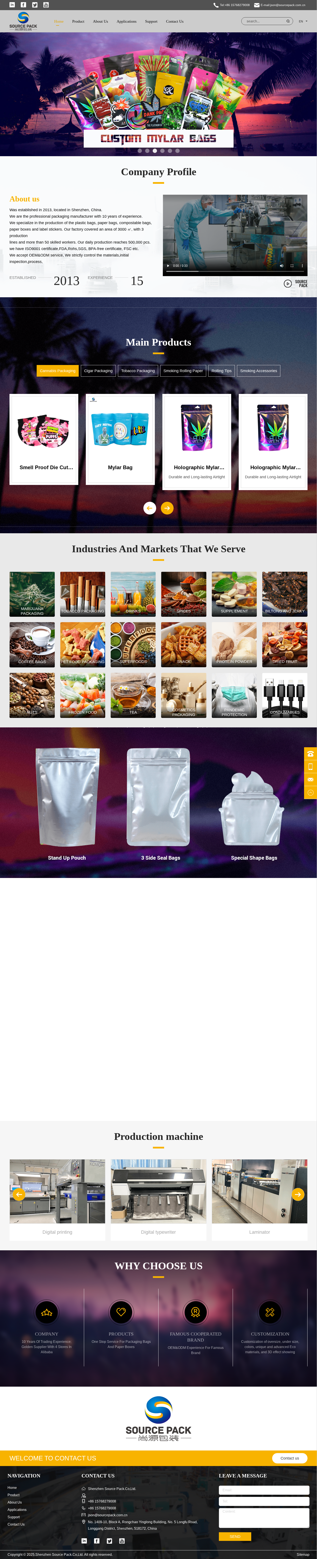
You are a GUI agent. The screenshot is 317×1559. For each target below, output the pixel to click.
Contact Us (175, 21)
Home (59, 21)
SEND (235, 1536)
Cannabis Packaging (57, 371)
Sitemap (303, 1554)
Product (78, 21)
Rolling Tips (222, 371)
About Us (100, 21)
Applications (127, 21)
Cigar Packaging (98, 371)
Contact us (290, 1458)
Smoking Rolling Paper (183, 371)
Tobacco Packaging (138, 371)
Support (151, 21)
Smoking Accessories (258, 371)
